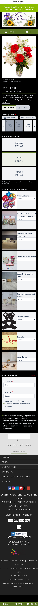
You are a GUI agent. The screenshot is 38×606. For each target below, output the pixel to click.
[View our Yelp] (28, 489)
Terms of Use (19, 587)
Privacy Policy (9, 583)
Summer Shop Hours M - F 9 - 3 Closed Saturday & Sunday (19, 8)
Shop (11, 32)
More (5, 102)
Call (7, 604)
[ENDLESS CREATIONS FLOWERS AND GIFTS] (19, 26)
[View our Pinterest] (21, 489)
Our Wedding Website (19, 542)
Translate (25, 3)
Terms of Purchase (25, 583)
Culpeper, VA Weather (9, 568)
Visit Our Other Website (19, 544)
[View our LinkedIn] (17, 489)
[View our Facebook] (9, 489)
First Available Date (27, 118)
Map (19, 604)
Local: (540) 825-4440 (19, 509)
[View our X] (24, 489)
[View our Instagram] (13, 489)
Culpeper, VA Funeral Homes (13, 561)
